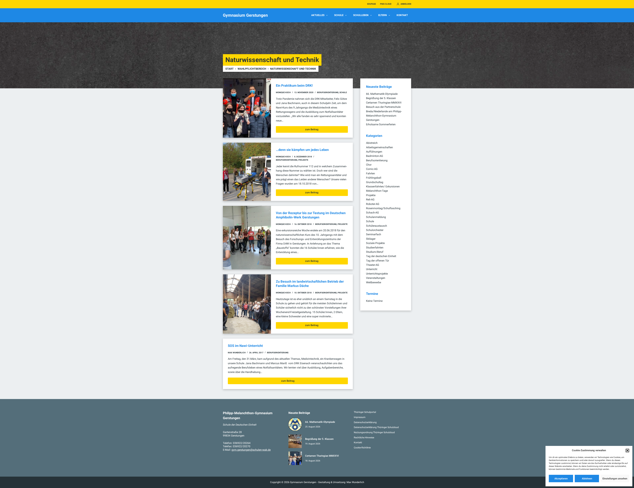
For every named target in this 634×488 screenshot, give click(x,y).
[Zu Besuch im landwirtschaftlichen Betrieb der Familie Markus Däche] (247, 304)
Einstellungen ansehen (614, 478)
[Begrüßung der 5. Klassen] (295, 441)
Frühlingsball (373, 177)
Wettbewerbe (373, 282)
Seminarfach (373, 234)
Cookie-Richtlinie (362, 447)
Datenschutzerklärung (365, 422)
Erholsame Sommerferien (381, 124)
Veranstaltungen (375, 277)
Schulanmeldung (376, 217)
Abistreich (372, 142)
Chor (368, 164)
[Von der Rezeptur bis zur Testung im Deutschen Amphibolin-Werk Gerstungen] (247, 237)
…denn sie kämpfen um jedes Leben (302, 150)
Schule (338, 15)
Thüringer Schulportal (365, 412)
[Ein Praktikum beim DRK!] (247, 108)
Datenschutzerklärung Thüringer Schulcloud (376, 427)
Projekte (303, 160)
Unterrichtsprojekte (377, 273)
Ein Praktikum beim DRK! (294, 85)
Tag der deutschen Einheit (381, 256)
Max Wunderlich (355, 482)
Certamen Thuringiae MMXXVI (383, 102)
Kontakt (402, 15)
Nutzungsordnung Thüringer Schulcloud (374, 432)
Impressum (359, 417)
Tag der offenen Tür (377, 260)
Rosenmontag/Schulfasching (383, 208)
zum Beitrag (311, 130)
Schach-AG (372, 212)
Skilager (370, 238)
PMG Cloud (385, 4)
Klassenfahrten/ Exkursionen (383, 186)
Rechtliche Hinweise (364, 437)
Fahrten (370, 173)
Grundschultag (374, 182)
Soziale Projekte (375, 243)
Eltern (382, 15)
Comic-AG (372, 169)
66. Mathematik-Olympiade (382, 93)
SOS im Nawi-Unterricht (245, 346)
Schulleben (361, 15)
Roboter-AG (372, 204)
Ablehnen (587, 478)
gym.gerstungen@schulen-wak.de (251, 449)
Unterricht (371, 269)
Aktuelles (317, 15)
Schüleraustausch (376, 225)
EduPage (371, 4)
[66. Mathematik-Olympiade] (295, 424)
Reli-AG (370, 199)
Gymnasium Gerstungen (245, 15)
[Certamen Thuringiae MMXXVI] (295, 458)
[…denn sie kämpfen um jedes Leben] (247, 172)
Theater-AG (372, 264)
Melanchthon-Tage (377, 190)
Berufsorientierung (327, 92)
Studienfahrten (374, 247)
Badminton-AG (374, 155)
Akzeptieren (561, 478)
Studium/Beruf (374, 251)
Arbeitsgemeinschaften (379, 147)
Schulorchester (374, 230)
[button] (627, 450)
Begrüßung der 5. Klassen (381, 98)
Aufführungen (374, 151)
